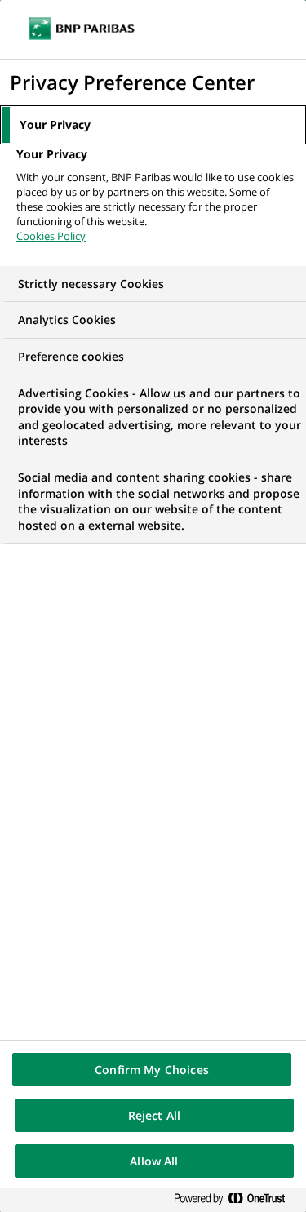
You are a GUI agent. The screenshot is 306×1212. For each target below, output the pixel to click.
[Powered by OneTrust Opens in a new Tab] (236, 1199)
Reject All (154, 1115)
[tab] (153, 125)
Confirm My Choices (152, 1069)
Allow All (154, 1161)
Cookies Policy (51, 236)
